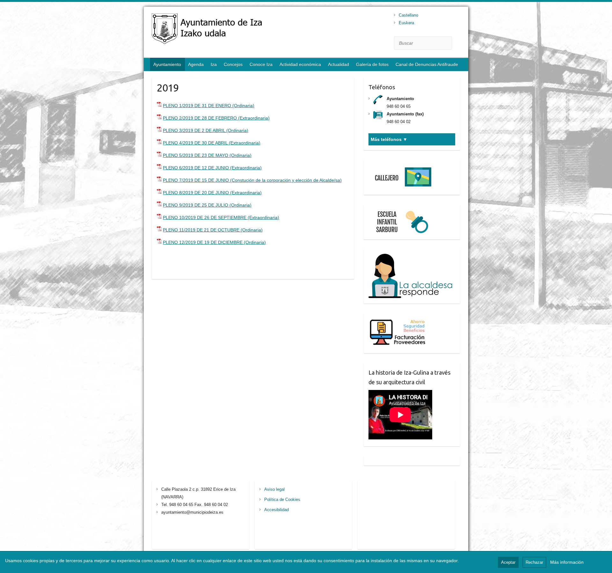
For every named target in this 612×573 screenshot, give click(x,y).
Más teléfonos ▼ (389, 139)
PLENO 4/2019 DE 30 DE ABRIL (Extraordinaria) (211, 142)
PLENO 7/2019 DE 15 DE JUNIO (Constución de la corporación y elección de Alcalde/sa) (252, 180)
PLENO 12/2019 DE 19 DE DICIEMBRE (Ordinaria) (214, 242)
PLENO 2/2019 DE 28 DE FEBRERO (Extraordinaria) (216, 118)
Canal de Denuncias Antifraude (427, 64)
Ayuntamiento (167, 64)
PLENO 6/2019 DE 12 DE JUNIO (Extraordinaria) (212, 167)
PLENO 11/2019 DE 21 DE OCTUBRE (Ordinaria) (213, 229)
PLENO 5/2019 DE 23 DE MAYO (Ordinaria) (207, 155)
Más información (567, 562)
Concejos (233, 64)
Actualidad (338, 64)
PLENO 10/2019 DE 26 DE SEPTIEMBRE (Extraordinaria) (221, 217)
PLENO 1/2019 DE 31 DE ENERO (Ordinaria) (208, 105)
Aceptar (508, 562)
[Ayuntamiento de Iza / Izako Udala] (230, 30)
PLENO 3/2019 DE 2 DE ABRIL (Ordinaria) (205, 130)
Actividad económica (300, 64)
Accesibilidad (276, 509)
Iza (214, 64)
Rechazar (534, 562)
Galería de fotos (372, 64)
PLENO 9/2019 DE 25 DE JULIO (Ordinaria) (207, 205)
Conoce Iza (261, 64)
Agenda (196, 64)
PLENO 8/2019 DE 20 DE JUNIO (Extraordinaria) (212, 192)
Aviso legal (274, 489)
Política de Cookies (282, 499)
